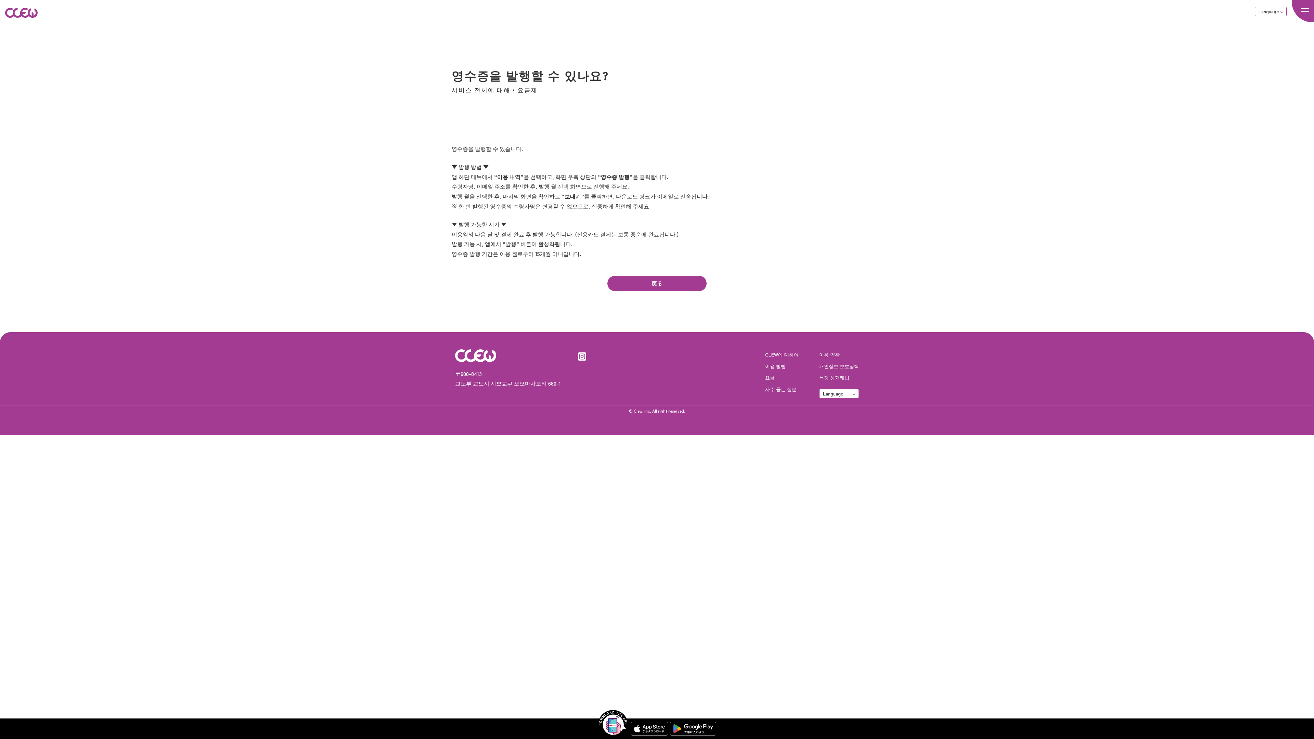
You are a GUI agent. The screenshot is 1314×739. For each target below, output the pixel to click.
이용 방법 (775, 366)
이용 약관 (829, 354)
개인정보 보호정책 (839, 366)
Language (1269, 11)
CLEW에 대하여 (782, 354)
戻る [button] (657, 283)
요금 (770, 377)
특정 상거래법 (834, 377)
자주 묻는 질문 (781, 389)
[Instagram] (582, 355)
